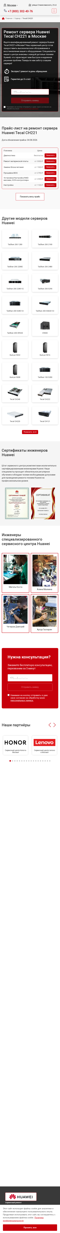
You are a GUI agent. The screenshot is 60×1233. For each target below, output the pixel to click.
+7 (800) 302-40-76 (20, 11)
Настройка (8, 185)
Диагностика (9, 155)
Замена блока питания (14, 167)
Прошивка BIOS (11, 173)
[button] (50, 725)
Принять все (30, 1227)
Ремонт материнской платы (16, 161)
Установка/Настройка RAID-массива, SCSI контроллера (16, 179)
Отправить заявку (30, 100)
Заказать (50, 155)
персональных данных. (29, 109)
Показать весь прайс (30, 196)
